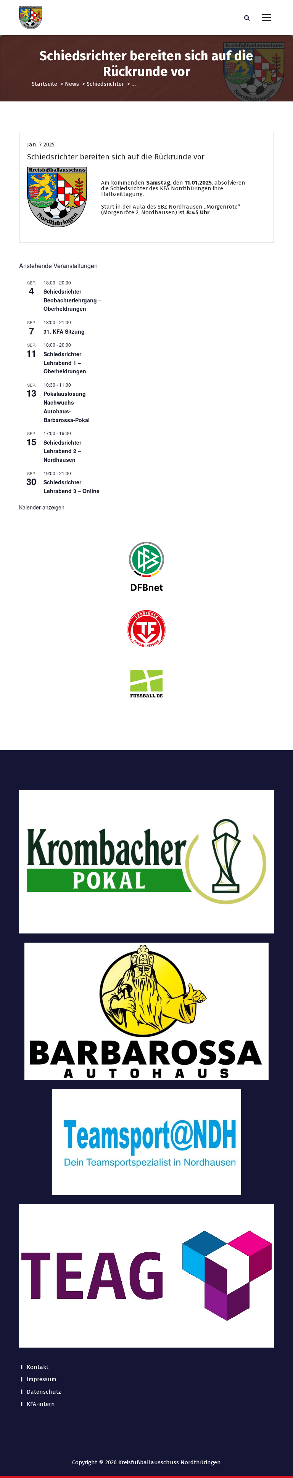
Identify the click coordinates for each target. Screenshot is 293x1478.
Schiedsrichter (105, 83)
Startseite (44, 83)
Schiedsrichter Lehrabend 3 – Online (71, 486)
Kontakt (37, 1367)
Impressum (41, 1379)
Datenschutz (44, 1391)
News (72, 83)
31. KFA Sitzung (64, 331)
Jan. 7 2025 (41, 144)
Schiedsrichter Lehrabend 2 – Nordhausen (62, 451)
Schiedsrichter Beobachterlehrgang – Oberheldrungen (72, 300)
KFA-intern (41, 1404)
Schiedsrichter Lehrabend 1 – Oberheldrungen (64, 362)
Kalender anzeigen (41, 507)
